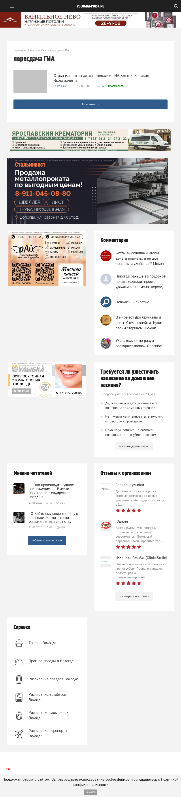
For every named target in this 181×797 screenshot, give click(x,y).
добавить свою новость (47, 540)
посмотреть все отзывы (134, 596)
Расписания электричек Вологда (48, 715)
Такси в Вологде (42, 643)
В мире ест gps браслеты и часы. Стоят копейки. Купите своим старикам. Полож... (140, 322)
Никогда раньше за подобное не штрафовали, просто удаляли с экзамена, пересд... (141, 281)
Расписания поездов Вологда (53, 679)
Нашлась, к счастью (132, 302)
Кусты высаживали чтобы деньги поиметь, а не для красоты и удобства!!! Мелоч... (141, 258)
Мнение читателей (32, 473)
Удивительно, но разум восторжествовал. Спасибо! (139, 343)
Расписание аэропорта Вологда (48, 733)
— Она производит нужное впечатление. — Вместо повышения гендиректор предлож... (51, 491)
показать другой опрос (134, 446)
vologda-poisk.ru (90, 6)
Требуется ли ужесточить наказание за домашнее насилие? (129, 378)
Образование (64, 86)
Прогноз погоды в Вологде (51, 661)
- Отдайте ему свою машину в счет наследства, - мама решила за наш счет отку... (53, 517)
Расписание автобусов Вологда (47, 697)
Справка (21, 627)
